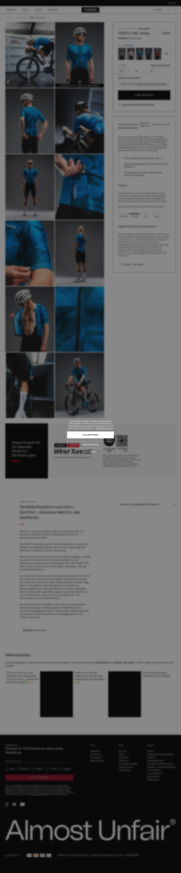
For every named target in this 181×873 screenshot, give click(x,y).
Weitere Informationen (104, 428)
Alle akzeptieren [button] (90, 435)
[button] (90, 451)
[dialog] (90, 436)
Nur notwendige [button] (91, 445)
